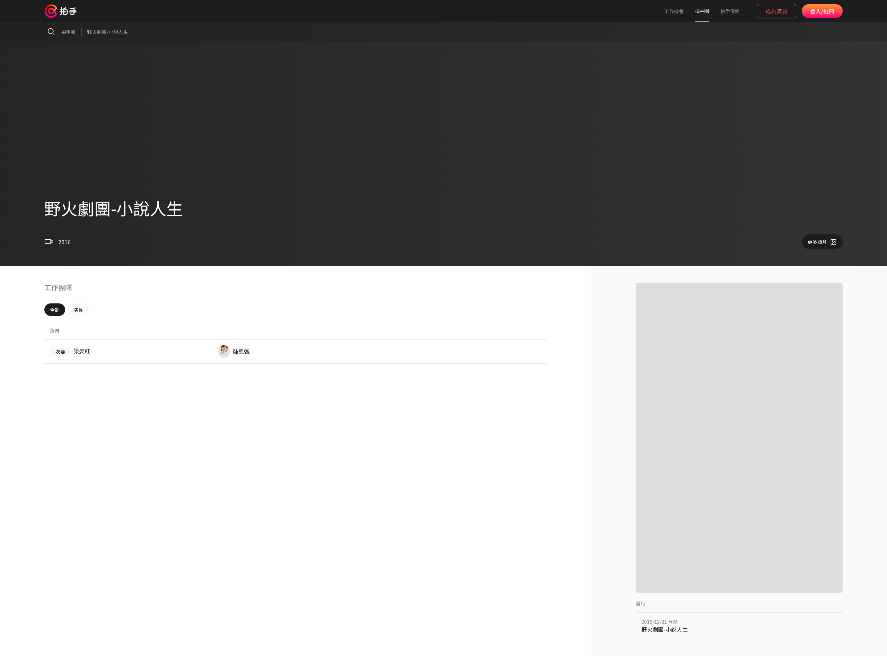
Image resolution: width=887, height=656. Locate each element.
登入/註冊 (822, 11)
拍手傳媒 (730, 11)
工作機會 (674, 11)
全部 (55, 309)
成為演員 (776, 11)
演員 (78, 309)
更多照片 (817, 241)
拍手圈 (702, 10)
